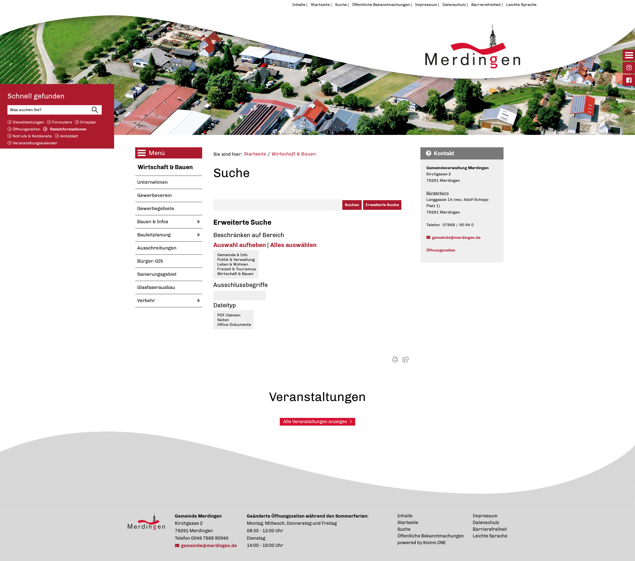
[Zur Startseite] (293, 43)
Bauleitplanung (154, 235)
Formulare (62, 122)
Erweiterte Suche (382, 204)
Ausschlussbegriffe (240, 284)
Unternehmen (152, 182)
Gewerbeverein (154, 195)
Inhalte (298, 4)
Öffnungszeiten (26, 129)
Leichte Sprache (521, 4)
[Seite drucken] (395, 359)
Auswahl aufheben (240, 245)
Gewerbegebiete (155, 208)
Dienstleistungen (28, 122)
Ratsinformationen (68, 129)
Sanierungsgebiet (157, 274)
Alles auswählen (293, 245)
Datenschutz (454, 4)
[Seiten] (233, 319)
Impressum (426, 4)
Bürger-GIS (150, 261)
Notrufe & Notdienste (32, 136)
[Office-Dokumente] (233, 324)
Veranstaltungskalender (35, 143)
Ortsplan (88, 122)
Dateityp (224, 305)
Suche (341, 4)
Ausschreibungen (156, 248)
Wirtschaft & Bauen (165, 167)
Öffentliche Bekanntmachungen (381, 4)
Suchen (352, 204)
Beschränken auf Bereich (248, 235)
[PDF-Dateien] (233, 315)
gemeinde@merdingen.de (456, 237)
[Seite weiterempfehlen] (406, 359)
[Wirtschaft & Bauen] (236, 273)
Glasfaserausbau (156, 287)
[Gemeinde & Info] (236, 254)
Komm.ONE (434, 542)
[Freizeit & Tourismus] (236, 269)
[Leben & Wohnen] (236, 264)
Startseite (320, 4)
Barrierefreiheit (486, 4)
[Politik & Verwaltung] (236, 259)
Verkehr (146, 300)
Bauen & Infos (152, 221)
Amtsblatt (69, 136)
